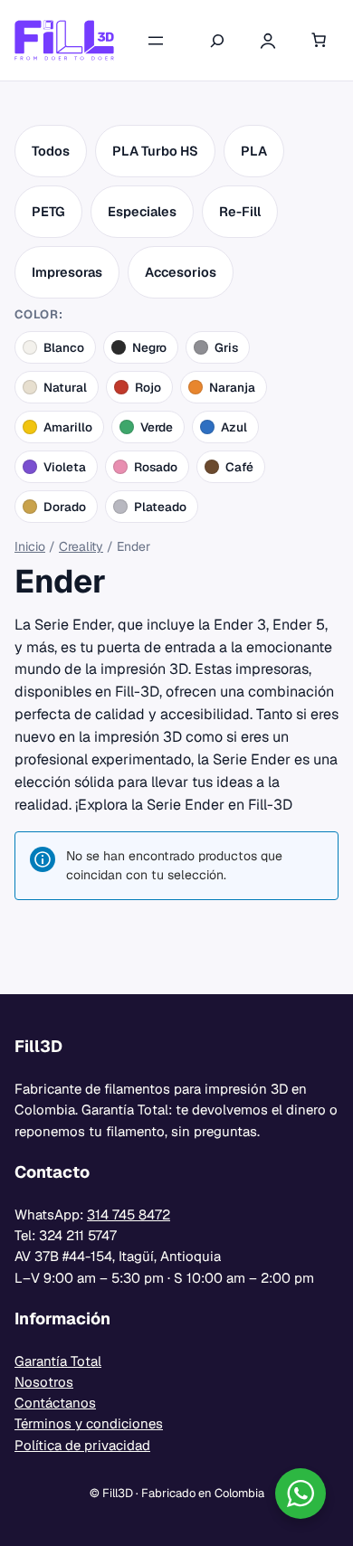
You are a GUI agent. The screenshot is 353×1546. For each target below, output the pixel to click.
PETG (48, 211)
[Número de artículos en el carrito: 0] (319, 41)
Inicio (29, 546)
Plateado (160, 506)
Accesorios (180, 271)
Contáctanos (55, 1402)
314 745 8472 (128, 1214)
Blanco (63, 347)
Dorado (64, 506)
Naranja (232, 387)
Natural (65, 387)
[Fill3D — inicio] (64, 40)
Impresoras (67, 271)
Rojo (148, 387)
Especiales (142, 211)
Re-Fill (240, 211)
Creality (81, 546)
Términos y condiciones (88, 1423)
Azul (234, 427)
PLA (254, 150)
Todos (51, 150)
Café (239, 467)
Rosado (155, 467)
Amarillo (67, 427)
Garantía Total (57, 1361)
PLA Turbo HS (155, 150)
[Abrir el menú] (156, 41)
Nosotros (43, 1381)
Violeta (64, 467)
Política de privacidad (82, 1445)
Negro (149, 347)
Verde (156, 427)
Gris (226, 347)
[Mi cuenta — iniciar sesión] (268, 41)
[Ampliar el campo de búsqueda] (217, 41)
